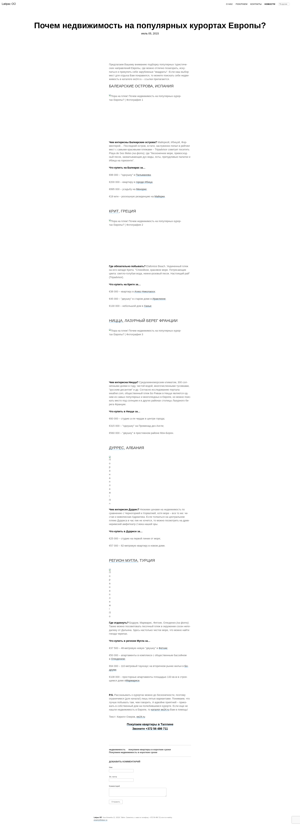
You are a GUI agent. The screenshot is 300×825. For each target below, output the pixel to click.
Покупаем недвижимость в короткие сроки (133, 752)
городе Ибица (144, 182)
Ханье (147, 305)
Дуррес (116, 448)
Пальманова (143, 174)
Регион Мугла (123, 560)
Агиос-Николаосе (144, 291)
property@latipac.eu (100, 820)
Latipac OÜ (9, 3)
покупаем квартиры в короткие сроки (149, 749)
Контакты (256, 4)
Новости (269, 4)
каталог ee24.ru (160, 709)
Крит (114, 211)
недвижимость (117, 749)
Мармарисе (132, 680)
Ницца (115, 321)
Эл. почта (113, 777)
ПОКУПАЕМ (241, 4)
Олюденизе (118, 658)
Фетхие (163, 648)
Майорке (159, 196)
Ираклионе (158, 298)
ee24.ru (141, 716)
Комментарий (114, 786)
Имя (110, 767)
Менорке (141, 189)
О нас (229, 4)
